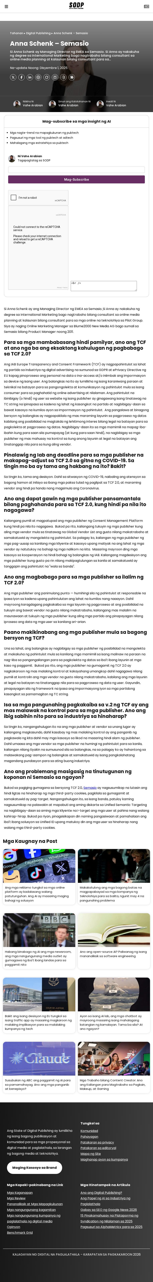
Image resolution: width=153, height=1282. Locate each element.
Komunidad (89, 1131)
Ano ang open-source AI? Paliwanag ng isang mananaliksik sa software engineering (113, 954)
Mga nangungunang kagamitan (31, 1209)
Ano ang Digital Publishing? (101, 1192)
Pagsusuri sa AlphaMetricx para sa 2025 (111, 1227)
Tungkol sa (89, 1123)
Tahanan (16, 33)
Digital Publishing (38, 33)
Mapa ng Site (90, 1153)
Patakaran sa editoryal (98, 1148)
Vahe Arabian (33, 105)
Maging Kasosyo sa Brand (34, 1167)
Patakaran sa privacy (97, 1142)
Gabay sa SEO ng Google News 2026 (108, 1209)
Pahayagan (89, 1136)
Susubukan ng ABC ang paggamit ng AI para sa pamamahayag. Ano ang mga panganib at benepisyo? (38, 1084)
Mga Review (16, 1198)
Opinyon (13, 1227)
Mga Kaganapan (20, 1192)
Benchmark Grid (20, 1232)
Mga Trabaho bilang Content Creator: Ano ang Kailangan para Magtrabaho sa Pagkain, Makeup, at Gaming (112, 1084)
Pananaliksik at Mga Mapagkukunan (35, 1204)
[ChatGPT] (38, 77)
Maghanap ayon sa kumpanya (104, 1159)
